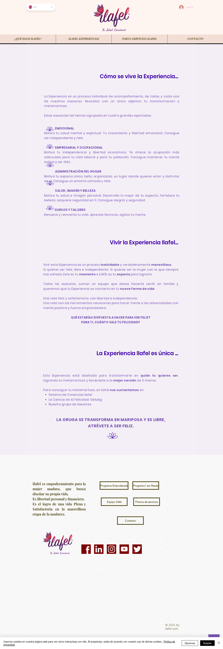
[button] (113, 485)
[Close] (219, 643)
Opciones (190, 643)
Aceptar (207, 643)
